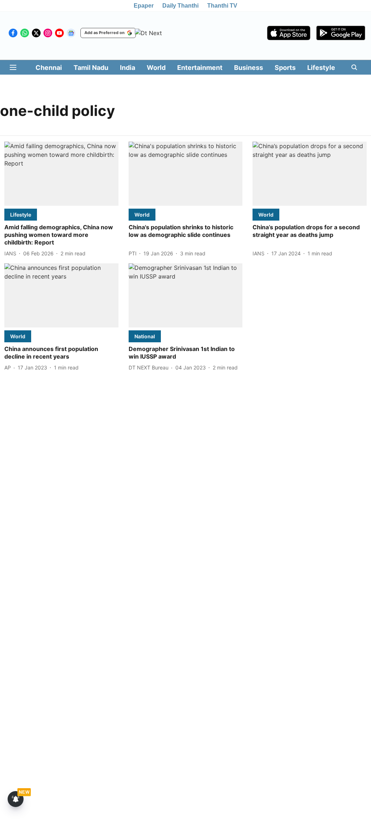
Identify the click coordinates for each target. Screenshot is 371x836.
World (156, 67)
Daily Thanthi (180, 6)
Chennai (49, 67)
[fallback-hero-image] (61, 174)
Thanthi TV (222, 6)
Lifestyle (321, 67)
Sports (285, 67)
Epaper (144, 6)
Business (248, 67)
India (127, 67)
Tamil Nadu (91, 67)
